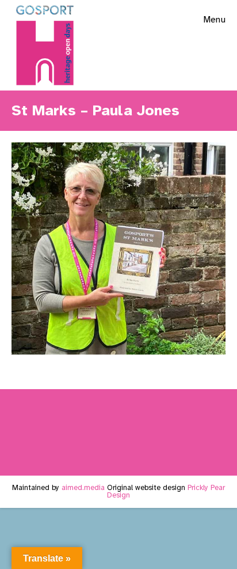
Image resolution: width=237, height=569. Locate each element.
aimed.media (83, 487)
